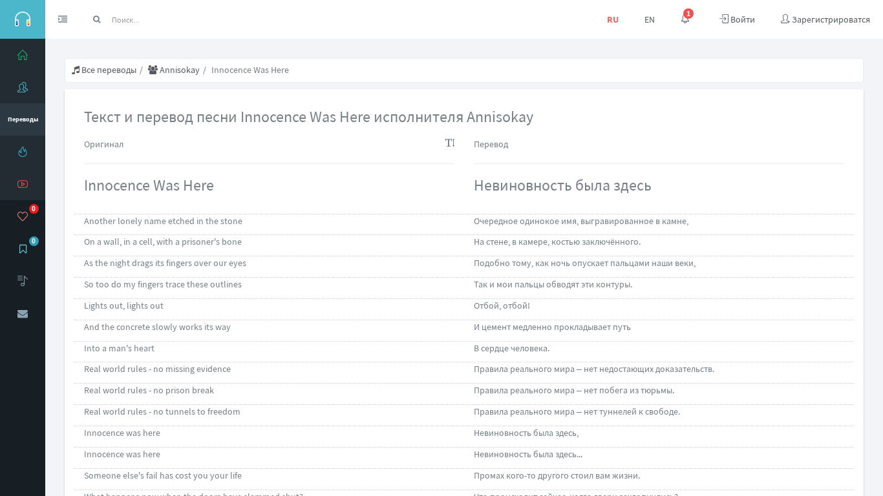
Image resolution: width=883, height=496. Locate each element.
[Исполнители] (22, 87)
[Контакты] (22, 313)
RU (613, 19)
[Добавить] (22, 281)
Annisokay (179, 70)
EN (649, 19)
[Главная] (22, 55)
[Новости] (22, 152)
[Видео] (22, 184)
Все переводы (108, 70)
